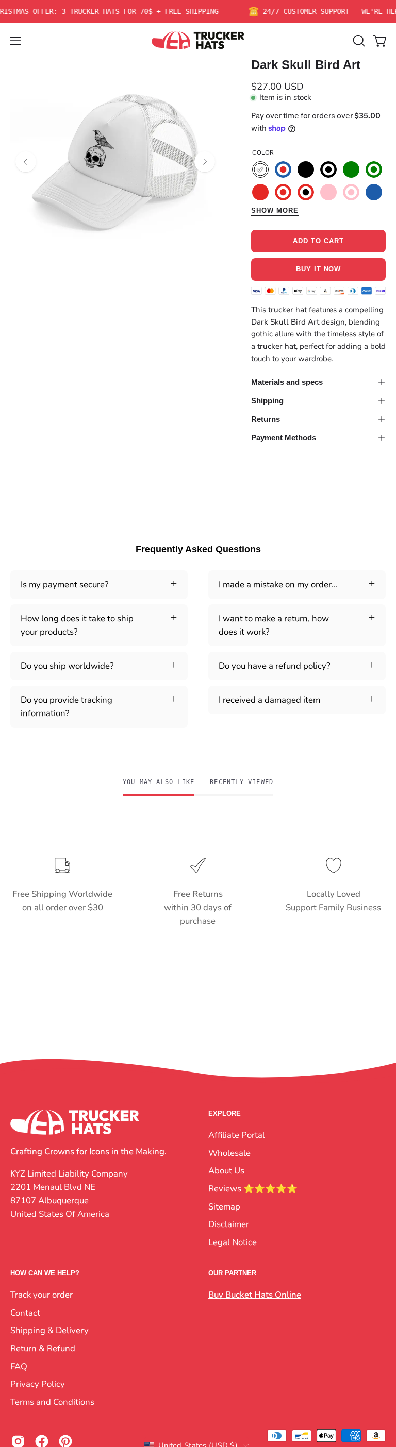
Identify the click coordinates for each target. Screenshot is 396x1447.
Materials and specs (287, 382)
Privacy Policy (37, 1384)
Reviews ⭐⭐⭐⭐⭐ (253, 1188)
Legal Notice (232, 1242)
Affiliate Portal (236, 1135)
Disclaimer (228, 1224)
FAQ (18, 1366)
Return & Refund (42, 1348)
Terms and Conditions (52, 1402)
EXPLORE (224, 1113)
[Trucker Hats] (198, 40)
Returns (265, 419)
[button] (358, 40)
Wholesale (229, 1153)
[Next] (204, 161)
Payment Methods (283, 437)
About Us (226, 1171)
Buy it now (318, 270)
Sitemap (224, 1206)
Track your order (41, 1295)
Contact (25, 1313)
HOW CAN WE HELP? (44, 1273)
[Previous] (25, 161)
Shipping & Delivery (49, 1330)
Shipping (267, 400)
